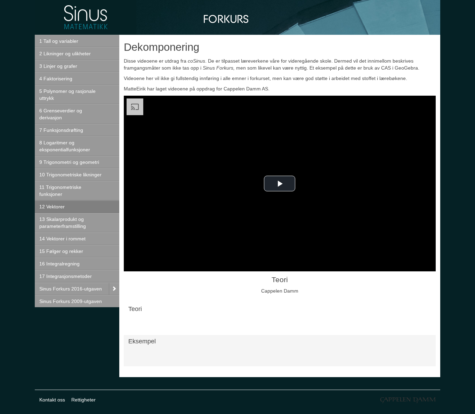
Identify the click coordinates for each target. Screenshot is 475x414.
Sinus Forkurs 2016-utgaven (70, 289)
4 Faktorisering (55, 78)
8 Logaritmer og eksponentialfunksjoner (64, 146)
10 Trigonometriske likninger (70, 174)
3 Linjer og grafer (58, 66)
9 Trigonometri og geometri (69, 162)
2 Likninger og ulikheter (65, 53)
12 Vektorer (52, 206)
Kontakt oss (52, 400)
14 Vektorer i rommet (62, 238)
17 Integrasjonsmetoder (65, 276)
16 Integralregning (59, 263)
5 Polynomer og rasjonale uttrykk (67, 94)
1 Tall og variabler (58, 41)
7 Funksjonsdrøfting (61, 130)
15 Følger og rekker (61, 251)
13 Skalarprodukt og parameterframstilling (62, 222)
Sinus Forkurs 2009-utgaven (70, 301)
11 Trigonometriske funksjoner (60, 190)
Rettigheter (83, 400)
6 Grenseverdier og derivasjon (60, 114)
